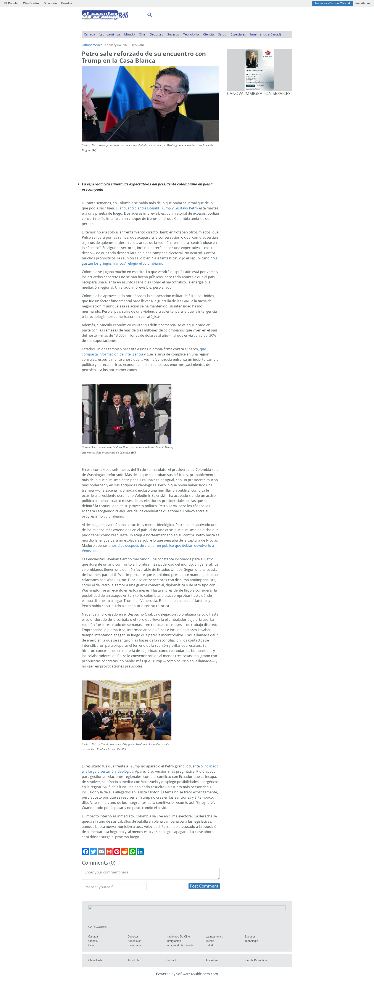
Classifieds (95, 960)
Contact (171, 960)
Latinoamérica (109, 34)
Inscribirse (362, 3)
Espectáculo (135, 945)
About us (133, 960)
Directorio (50, 3)
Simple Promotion (256, 960)
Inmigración (173, 940)
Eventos (66, 3)
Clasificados (31, 3)
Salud (222, 34)
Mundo (129, 34)
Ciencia (208, 34)
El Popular (11, 3)
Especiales (238, 34)
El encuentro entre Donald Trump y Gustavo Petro (157, 208)
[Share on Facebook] (86, 851)
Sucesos (173, 34)
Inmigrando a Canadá (266, 34)
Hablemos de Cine (178, 936)
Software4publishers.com (197, 973)
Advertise (212, 960)
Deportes (156, 34)
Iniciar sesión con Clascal (332, 3)
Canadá (89, 34)
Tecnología (191, 34)
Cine (142, 34)
